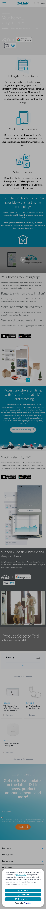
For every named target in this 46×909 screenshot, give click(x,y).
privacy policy (21, 875)
